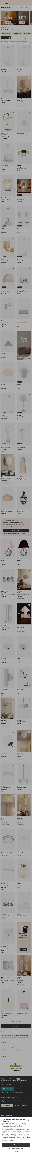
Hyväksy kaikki (16, 1145)
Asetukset (16, 1151)
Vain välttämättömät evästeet (16, 1148)
